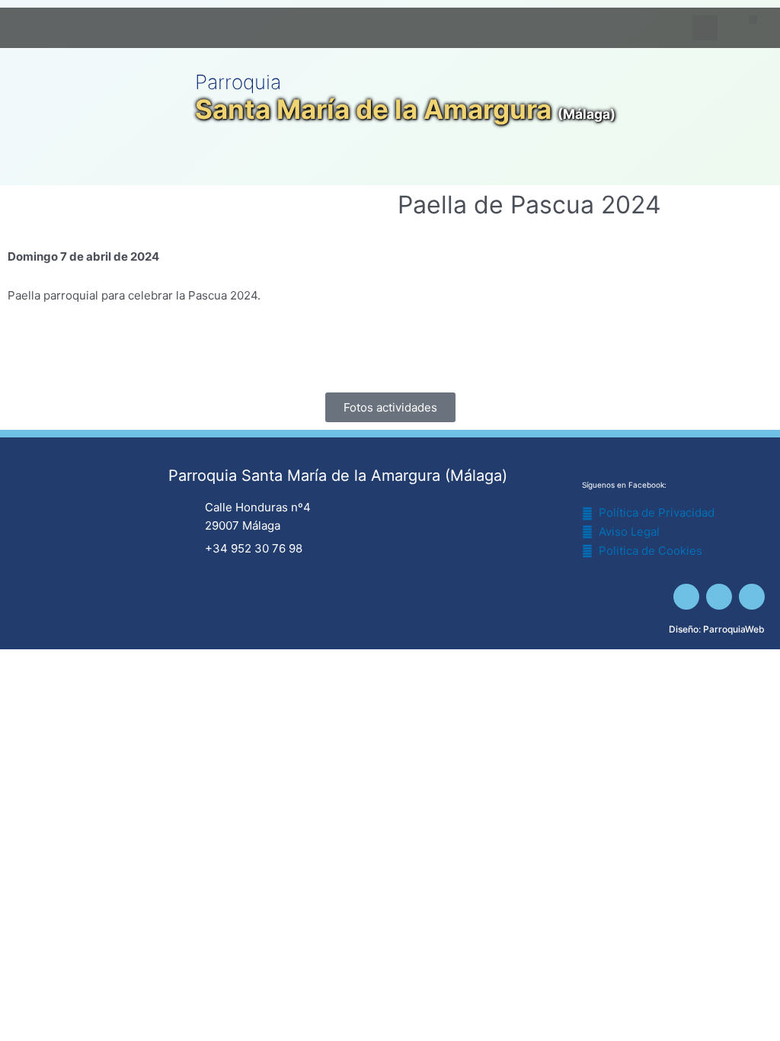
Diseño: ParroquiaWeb (717, 629)
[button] (753, 19)
